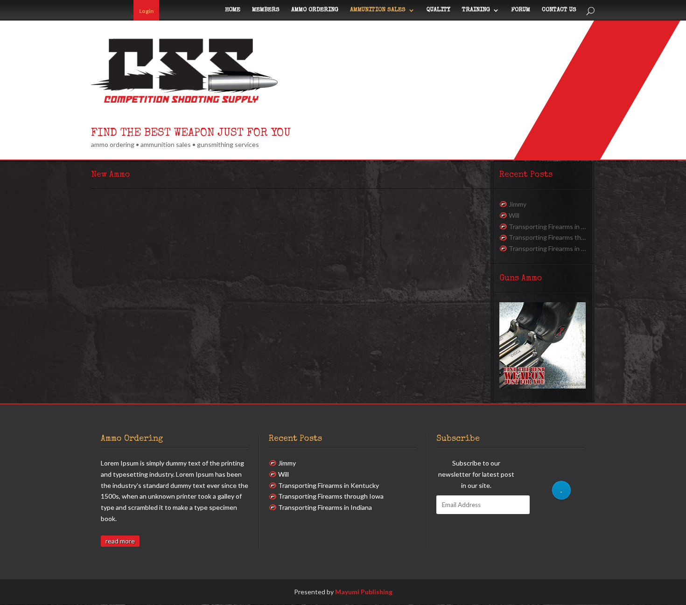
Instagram (109, 10)
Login (146, 10)
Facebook (96, 10)
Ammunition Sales (378, 10)
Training (476, 10)
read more (120, 541)
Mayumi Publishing (363, 592)
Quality (438, 10)
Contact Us (559, 10)
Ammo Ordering (314, 10)
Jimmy (517, 204)
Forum (520, 10)
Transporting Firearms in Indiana (547, 248)
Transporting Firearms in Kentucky (547, 226)
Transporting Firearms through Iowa (547, 237)
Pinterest (121, 10)
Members (266, 10)
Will (514, 215)
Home (232, 10)
